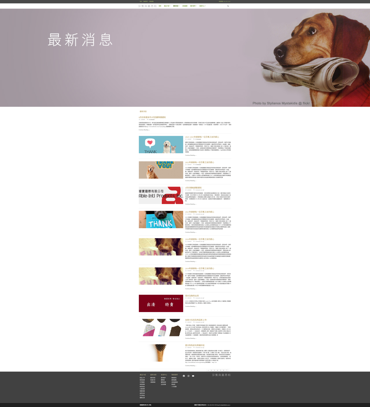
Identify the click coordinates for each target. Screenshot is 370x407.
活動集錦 (152, 382)
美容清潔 (142, 384)
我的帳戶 (163, 377)
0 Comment (152, 119)
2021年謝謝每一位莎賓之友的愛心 (199, 212)
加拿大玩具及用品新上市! (196, 320)
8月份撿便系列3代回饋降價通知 (152, 117)
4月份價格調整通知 (193, 188)
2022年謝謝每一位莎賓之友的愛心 (199, 162)
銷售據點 (151, 1)
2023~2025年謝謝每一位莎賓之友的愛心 (202, 137)
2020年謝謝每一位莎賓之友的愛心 (199, 239)
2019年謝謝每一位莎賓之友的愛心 (199, 268)
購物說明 (163, 382)
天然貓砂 (142, 382)
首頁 (141, 1)
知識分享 (152, 380)
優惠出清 (142, 397)
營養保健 (142, 391)
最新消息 (152, 377)
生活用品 (142, 395)
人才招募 (174, 386)
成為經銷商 (175, 382)
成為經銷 (184, 6)
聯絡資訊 (174, 377)
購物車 (163, 380)
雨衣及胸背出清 (192, 296)
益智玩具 (142, 393)
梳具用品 (142, 386)
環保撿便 (142, 380)
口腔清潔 (142, 388)
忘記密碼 (163, 384)
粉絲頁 (173, 384)
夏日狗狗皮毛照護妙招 (194, 345)
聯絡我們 (145, 1)
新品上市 (142, 377)
